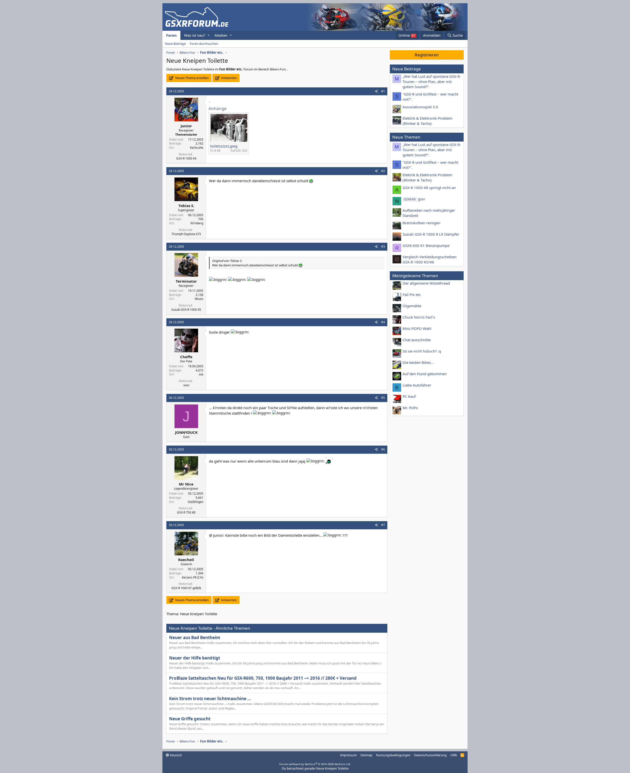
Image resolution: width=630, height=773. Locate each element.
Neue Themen (406, 137)
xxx (201, 374)
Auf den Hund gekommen (425, 373)
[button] (208, 35)
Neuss (199, 299)
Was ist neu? (194, 35)
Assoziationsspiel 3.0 (420, 106)
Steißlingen (195, 502)
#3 (383, 246)
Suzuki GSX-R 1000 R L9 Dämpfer (431, 234)
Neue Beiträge (175, 43)
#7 (383, 525)
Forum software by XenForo (315, 764)
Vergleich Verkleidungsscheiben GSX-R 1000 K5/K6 (430, 259)
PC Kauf (409, 396)
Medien (221, 35)
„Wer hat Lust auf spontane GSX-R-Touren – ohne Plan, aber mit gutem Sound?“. (432, 81)
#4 (383, 322)
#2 (383, 171)
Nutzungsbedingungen (393, 755)
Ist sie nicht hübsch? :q (422, 351)
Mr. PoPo (410, 407)
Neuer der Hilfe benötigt (194, 658)
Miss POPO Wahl (417, 328)
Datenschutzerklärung (430, 755)
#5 (383, 398)
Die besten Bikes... (418, 362)
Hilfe (453, 755)
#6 (383, 449)
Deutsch (175, 755)
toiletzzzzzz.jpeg (223, 146)
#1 (383, 91)
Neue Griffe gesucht (189, 719)
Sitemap (366, 755)
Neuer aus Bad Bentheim (194, 637)
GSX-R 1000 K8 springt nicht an (429, 187)
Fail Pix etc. (412, 294)
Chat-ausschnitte (417, 339)
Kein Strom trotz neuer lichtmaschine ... (210, 698)
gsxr (414, 198)
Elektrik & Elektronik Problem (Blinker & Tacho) (427, 121)
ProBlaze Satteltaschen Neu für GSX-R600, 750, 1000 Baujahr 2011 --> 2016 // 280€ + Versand (263, 678)
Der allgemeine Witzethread (426, 283)
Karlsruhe (196, 147)
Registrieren (427, 55)
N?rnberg (196, 223)
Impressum (348, 755)
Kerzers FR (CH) (192, 577)
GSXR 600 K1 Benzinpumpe (426, 245)
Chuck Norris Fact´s (419, 317)
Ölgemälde (412, 305)
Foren (171, 35)
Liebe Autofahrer (417, 385)
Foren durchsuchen (204, 43)
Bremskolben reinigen (421, 222)
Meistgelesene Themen (415, 275)
